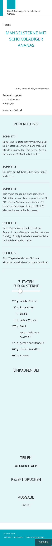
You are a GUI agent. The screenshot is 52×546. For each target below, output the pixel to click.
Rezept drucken (26, 479)
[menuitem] (7, 537)
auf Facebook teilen (26, 465)
